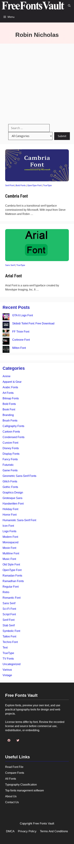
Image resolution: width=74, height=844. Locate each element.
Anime (6, 376)
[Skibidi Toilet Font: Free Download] (6, 325)
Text (5, 647)
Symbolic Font (11, 630)
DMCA (10, 831)
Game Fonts (10, 470)
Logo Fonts (9, 531)
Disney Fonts (11, 448)
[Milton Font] (6, 350)
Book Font (9, 409)
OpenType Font (34, 185)
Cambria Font (16, 196)
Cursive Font (10, 442)
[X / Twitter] (18, 740)
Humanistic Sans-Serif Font (19, 520)
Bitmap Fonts (11, 398)
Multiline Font (11, 553)
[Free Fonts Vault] (33, 5)
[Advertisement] (37, 82)
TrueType (47, 185)
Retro (6, 592)
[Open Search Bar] (69, 5)
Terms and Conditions (54, 831)
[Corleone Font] (6, 342)
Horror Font (10, 514)
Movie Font (9, 547)
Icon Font (8, 525)
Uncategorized (11, 664)
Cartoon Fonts (11, 431)
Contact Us (12, 802)
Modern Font (10, 536)
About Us (11, 796)
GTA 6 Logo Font (22, 315)
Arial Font (13, 275)
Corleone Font (21, 339)
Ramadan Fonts (12, 575)
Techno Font (10, 642)
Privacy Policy (27, 831)
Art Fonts (8, 392)
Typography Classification (21, 784)
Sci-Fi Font (9, 608)
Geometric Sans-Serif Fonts (19, 475)
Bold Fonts (21, 185)
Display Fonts (11, 453)
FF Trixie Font (20, 331)
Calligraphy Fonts (13, 426)
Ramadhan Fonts (13, 581)
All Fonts (10, 778)
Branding (8, 415)
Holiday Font (10, 509)
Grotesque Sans (12, 498)
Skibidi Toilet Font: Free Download (33, 323)
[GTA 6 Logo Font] (6, 317)
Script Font (9, 614)
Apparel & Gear (12, 381)
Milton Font (19, 347)
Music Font (9, 558)
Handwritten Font (13, 503)
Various (7, 669)
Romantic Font (11, 597)
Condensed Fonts (13, 437)
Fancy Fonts (10, 459)
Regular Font (11, 586)
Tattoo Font (9, 636)
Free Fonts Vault (43, 823)
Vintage (7, 675)
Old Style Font (11, 564)
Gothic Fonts (10, 486)
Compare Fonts (14, 772)
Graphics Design (13, 492)
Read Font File (14, 766)
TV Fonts (8, 658)
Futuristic (8, 464)
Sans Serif (10, 265)
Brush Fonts (10, 420)
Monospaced (10, 542)
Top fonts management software (24, 790)
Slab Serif (9, 625)
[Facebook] (9, 740)
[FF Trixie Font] (6, 334)
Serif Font (9, 185)
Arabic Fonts (10, 387)
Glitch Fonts (10, 481)
